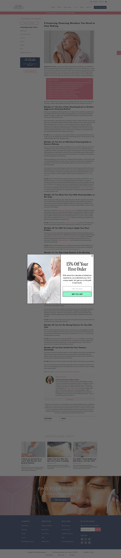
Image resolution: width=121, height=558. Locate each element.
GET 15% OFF (77, 294)
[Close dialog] (92, 256)
